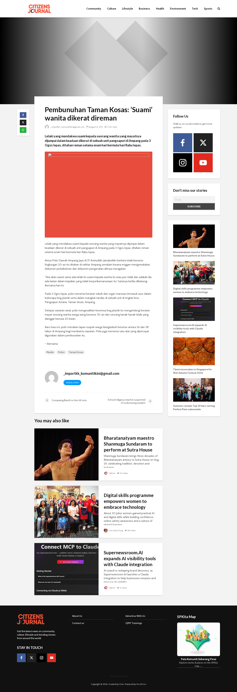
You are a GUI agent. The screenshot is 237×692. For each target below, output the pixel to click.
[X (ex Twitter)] (203, 142)
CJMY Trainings (133, 623)
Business (144, 8)
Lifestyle (127, 8)
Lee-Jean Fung (116, 530)
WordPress (141, 684)
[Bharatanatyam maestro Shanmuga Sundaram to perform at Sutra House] (66, 454)
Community (93, 8)
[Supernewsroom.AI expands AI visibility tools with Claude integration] (66, 568)
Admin (112, 473)
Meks (121, 684)
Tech (195, 8)
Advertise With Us (135, 616)
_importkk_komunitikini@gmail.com (67, 127)
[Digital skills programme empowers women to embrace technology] (66, 511)
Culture (111, 8)
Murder (50, 352)
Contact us (78, 623)
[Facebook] (182, 142)
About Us (77, 616)
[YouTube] (203, 162)
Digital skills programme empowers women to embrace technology (129, 501)
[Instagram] (182, 162)
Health (160, 8)
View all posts (72, 383)
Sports (208, 8)
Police (61, 352)
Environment (178, 8)
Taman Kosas (76, 352)
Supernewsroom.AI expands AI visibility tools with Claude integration (130, 558)
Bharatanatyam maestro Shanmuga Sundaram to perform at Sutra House (129, 444)
